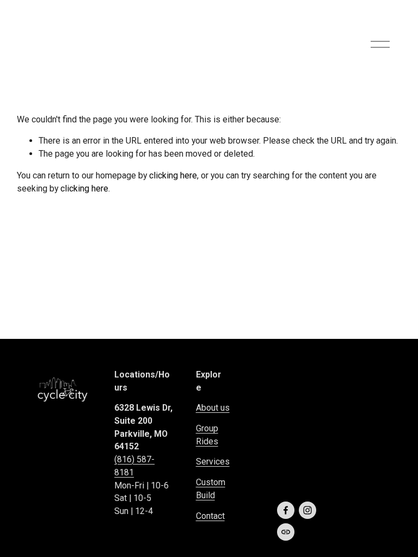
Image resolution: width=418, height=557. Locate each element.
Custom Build (210, 488)
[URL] (285, 532)
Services (213, 461)
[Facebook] (285, 510)
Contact (210, 516)
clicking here (173, 175)
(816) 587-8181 (134, 466)
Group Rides (207, 435)
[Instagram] (307, 510)
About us (213, 408)
